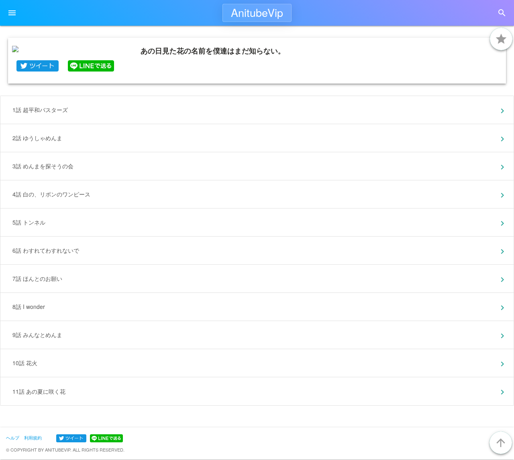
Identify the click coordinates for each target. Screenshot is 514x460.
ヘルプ (12, 437)
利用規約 (33, 437)
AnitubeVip (257, 12)
